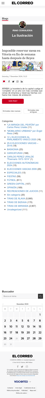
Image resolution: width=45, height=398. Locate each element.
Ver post (12, 101)
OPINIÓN (11, 187)
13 (28, 326)
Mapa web (33, 390)
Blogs (5, 18)
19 (22, 332)
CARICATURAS (15, 152)
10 (11, 326)
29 (40, 338)
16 (5, 332)
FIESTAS (11, 176)
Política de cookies (21, 393)
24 (10, 338)
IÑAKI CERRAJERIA (22, 30)
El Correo (22, 356)
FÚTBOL (11, 179)
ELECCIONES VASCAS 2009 (22, 168)
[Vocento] (22, 382)
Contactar (10, 388)
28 (34, 338)
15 (40, 326)
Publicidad (24, 390)
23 (5, 338)
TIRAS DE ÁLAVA (16, 198)
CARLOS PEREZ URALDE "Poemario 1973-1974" (20, 158)
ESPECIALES (14, 172)
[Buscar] (40, 296)
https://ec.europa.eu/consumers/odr (25, 375)
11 (17, 326)
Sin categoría (13, 194)
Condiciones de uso (29, 388)
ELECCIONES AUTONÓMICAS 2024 (22, 164)
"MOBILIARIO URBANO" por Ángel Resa (24, 132)
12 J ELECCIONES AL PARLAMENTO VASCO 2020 (21, 138)
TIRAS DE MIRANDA (17, 205)
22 (40, 332)
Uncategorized (14, 209)
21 (34, 332)
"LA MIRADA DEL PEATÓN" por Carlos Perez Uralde (23, 126)
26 (22, 338)
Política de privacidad (13, 390)
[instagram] (27, 366)
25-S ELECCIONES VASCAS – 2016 (22, 144)
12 (22, 326)
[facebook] (18, 366)
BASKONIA (12, 149)
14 (34, 326)
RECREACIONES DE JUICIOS (22, 191)
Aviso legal (18, 388)
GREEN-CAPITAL (16, 183)
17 (11, 332)
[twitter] (22, 366)
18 (16, 332)
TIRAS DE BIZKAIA (17, 202)
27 (28, 338)
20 (28, 332)
